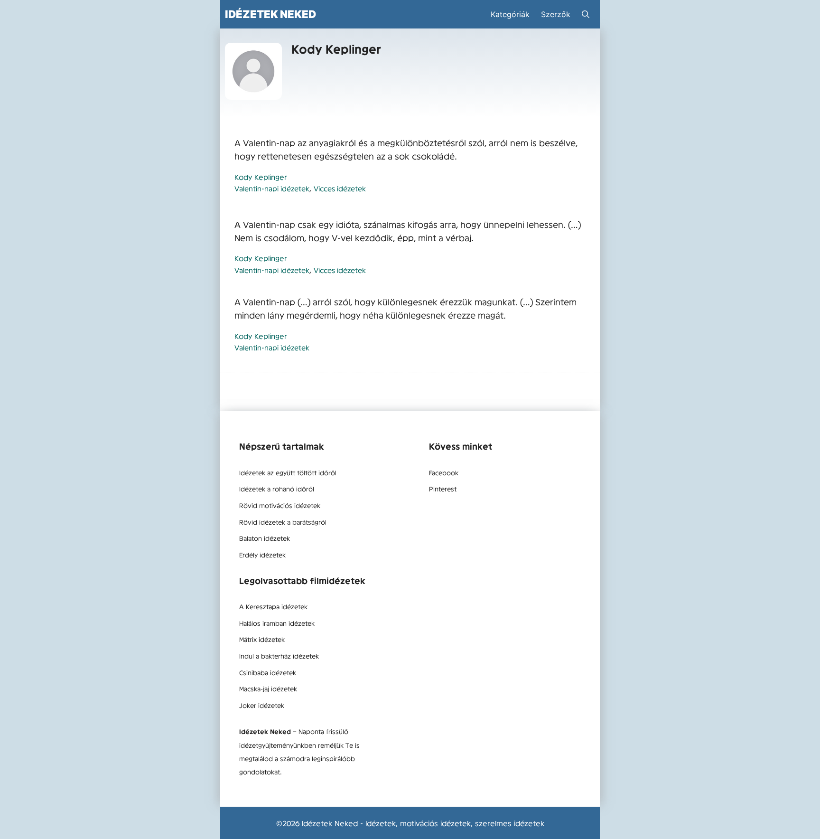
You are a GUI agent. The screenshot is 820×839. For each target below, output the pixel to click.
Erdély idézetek (262, 554)
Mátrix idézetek (262, 639)
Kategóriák (510, 14)
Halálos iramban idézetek (277, 623)
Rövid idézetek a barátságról (282, 522)
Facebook (443, 472)
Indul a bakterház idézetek (279, 656)
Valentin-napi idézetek (271, 188)
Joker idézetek (261, 705)
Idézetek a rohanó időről (276, 488)
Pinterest (443, 488)
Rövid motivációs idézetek (279, 505)
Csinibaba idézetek (267, 672)
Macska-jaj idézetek (268, 688)
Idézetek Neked (270, 14)
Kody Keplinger (260, 176)
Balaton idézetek (264, 538)
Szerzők (555, 14)
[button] (585, 14)
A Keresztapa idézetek (273, 606)
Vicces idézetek (340, 188)
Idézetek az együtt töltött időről (287, 472)
